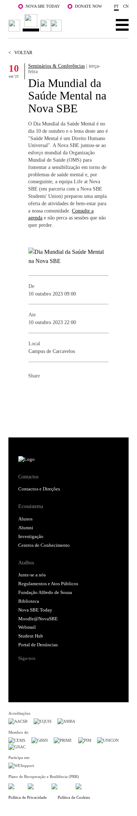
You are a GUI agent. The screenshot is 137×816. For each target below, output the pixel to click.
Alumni (25, 527)
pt (116, 6)
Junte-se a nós (32, 575)
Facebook (34, 392)
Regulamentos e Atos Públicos (48, 583)
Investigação (30, 536)
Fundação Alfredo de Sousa (45, 592)
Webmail (27, 627)
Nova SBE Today (43, 6)
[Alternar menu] (122, 24)
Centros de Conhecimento (44, 545)
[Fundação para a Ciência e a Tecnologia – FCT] (15, 785)
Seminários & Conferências (56, 66)
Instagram (51, 671)
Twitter (48, 392)
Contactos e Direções (39, 489)
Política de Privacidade (27, 797)
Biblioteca (28, 601)
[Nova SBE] (36, 22)
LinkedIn (63, 392)
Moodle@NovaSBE (38, 618)
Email (78, 392)
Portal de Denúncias (38, 644)
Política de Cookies (74, 797)
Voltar (20, 52)
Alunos (25, 519)
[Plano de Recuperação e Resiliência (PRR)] (37, 785)
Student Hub (30, 636)
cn (126, 6)
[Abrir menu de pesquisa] (99, 24)
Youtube (79, 671)
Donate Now (88, 6)
